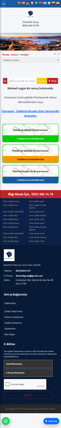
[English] (23, 3)
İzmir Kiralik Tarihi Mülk (13, 233)
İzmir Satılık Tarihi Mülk (13, 211)
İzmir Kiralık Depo (11, 241)
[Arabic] (36, 3)
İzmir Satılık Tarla (36, 219)
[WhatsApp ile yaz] (6, 421)
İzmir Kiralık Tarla (36, 241)
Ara (43, 81)
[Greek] (45, 3)
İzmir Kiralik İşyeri (37, 223)
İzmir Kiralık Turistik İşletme (37, 228)
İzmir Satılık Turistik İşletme (37, 206)
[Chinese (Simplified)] (40, 3)
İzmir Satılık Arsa (10, 205)
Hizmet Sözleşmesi (14, 317)
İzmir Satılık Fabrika (37, 215)
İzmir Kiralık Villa (10, 237)
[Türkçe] (19, 3)
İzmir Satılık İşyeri (37, 201)
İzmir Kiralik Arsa (10, 227)
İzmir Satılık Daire (37, 211)
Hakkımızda (10, 303)
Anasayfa (5, 37)
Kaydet (28, 395)
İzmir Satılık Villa (10, 215)
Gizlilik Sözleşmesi (13, 323)
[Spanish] (58, 3)
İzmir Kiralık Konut (11, 223)
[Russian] (53, 3)
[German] (27, 3)
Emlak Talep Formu (14, 311)
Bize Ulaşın (10, 334)
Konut (25, 37)
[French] (32, 3)
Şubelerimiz (10, 328)
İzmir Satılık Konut (11, 201)
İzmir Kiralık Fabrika (37, 237)
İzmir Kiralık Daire (37, 233)
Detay (54, 81)
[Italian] (49, 3)
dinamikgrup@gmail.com (29, 275)
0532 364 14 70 (30, 25)
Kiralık (16, 37)
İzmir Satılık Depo (11, 219)
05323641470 (23, 270)
